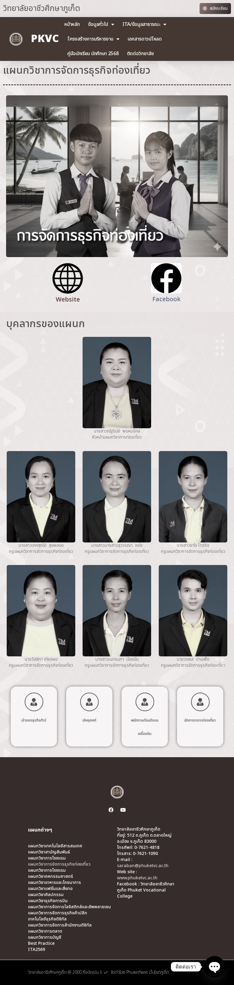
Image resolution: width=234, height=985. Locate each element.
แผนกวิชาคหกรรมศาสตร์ (50, 877)
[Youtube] (123, 809)
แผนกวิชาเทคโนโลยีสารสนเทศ (55, 846)
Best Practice (41, 944)
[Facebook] (110, 809)
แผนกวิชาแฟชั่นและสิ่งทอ (50, 889)
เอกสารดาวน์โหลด (145, 39)
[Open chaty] (214, 966)
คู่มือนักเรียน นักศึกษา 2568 (93, 53)
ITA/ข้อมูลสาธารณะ (141, 24)
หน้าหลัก (72, 24)
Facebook (166, 299)
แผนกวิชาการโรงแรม (47, 858)
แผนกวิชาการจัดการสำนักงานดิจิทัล (60, 925)
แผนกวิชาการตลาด (45, 931)
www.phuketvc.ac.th (137, 878)
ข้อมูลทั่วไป (98, 24)
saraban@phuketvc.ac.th (142, 866)
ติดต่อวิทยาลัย (140, 53)
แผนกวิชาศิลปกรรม (46, 895)
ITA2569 (36, 950)
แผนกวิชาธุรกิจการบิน (48, 901)
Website (68, 299)
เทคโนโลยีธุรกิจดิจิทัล (47, 919)
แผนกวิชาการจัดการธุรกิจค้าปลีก (57, 913)
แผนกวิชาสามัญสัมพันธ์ (49, 852)
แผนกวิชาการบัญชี (44, 937)
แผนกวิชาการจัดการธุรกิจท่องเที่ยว (59, 864)
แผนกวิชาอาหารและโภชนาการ (54, 883)
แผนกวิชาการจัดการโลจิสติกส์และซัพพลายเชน (69, 907)
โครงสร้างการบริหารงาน (90, 39)
